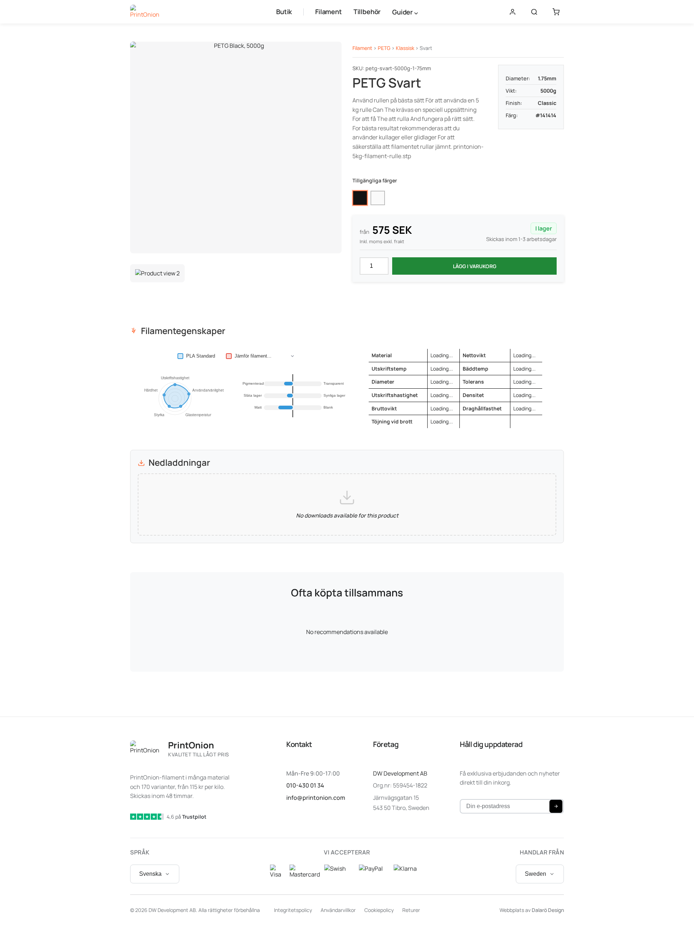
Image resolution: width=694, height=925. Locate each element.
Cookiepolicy (379, 910)
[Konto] (512, 12)
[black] (360, 198)
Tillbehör (367, 11)
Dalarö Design (548, 910)
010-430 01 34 (305, 785)
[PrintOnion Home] (144, 12)
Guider (403, 12)
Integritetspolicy (293, 910)
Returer (411, 910)
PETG (384, 48)
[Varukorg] (556, 12)
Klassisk (405, 48)
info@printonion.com (315, 798)
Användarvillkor (338, 910)
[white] (377, 198)
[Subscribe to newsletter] (555, 806)
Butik (284, 11)
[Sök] (534, 12)
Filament (328, 11)
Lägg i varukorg (474, 266)
